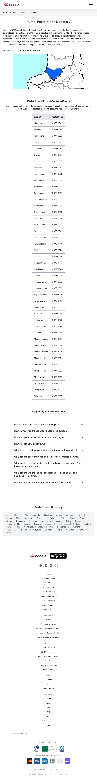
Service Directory (48, 670)
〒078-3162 (57, 295)
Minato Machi (40, 345)
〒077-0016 (57, 377)
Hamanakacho (40, 288)
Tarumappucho (40, 244)
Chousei (37, 256)
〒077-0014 (57, 358)
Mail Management (48, 578)
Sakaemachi (39, 193)
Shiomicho (38, 206)
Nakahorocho (40, 263)
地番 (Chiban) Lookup (48, 652)
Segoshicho (39, 231)
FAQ (48, 712)
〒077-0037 (57, 161)
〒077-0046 (57, 345)
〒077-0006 (57, 218)
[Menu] (90, 4)
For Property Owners (48, 624)
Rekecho (38, 396)
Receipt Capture (48, 609)
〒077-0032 (57, 371)
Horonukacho (40, 326)
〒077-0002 (57, 206)
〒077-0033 (57, 364)
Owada (37, 155)
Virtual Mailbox (48, 587)
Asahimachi (39, 129)
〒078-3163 (57, 352)
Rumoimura (39, 390)
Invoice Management (48, 605)
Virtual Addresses (48, 592)
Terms (48, 684)
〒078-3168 (57, 326)
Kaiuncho (38, 168)
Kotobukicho (39, 180)
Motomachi (39, 383)
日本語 (31, 774)
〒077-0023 (57, 136)
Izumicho (38, 142)
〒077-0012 (57, 155)
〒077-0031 (57, 187)
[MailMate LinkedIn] (40, 565)
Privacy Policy (48, 688)
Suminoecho (39, 225)
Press (48, 725)
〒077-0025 (57, 275)
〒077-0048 (57, 148)
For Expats (48, 620)
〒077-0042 (57, 168)
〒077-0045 (57, 333)
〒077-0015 (57, 339)
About (48, 699)
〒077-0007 (57, 193)
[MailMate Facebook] (51, 565)
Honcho (37, 333)
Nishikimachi (39, 269)
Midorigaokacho (41, 339)
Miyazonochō (40, 371)
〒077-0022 (57, 320)
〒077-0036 (57, 288)
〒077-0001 (57, 199)
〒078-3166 (57, 263)
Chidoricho (38, 250)
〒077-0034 (57, 314)
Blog (48, 707)
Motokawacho (40, 377)
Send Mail (48, 583)
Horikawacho (40, 320)
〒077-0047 (57, 231)
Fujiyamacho (39, 301)
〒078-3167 (57, 244)
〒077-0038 (57, 180)
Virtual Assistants (48, 601)
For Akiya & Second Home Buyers (48, 628)
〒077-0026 (57, 142)
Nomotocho (39, 275)
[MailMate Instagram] (46, 565)
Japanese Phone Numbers (48, 596)
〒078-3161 (57, 390)
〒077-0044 (57, 269)
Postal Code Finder (49, 647)
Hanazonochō (40, 282)
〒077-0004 (57, 383)
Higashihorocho (40, 295)
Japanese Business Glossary (48, 656)
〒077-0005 (57, 307)
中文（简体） (39, 774)
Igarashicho (39, 136)
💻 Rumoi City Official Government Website (21, 50)
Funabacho (39, 307)
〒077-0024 (57, 250)
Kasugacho (39, 174)
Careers (49, 703)
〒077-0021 (57, 237)
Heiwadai (38, 314)
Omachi (37, 148)
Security (49, 680)
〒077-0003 (57, 174)
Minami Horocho (41, 352)
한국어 (66, 774)
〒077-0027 (57, 225)
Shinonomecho (40, 212)
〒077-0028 (57, 282)
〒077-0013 (57, 256)
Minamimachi (40, 358)
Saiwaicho (38, 187)
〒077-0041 (57, 123)
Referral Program (48, 721)
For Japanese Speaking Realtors (48, 633)
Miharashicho (40, 364)
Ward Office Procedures (48, 661)
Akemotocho (39, 123)
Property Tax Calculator (48, 665)
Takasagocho (40, 237)
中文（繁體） (49, 774)
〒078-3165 (57, 301)
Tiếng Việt (59, 774)
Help (48, 716)
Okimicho (38, 161)
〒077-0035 (57, 396)
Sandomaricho (40, 199)
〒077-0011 (57, 212)
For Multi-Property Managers (48, 637)
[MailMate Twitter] (56, 565)
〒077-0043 (57, 129)
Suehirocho (39, 218)
